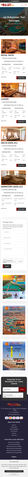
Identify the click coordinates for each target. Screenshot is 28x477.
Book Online (21, 77)
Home (5, 26)
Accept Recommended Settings (14, 471)
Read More (3, 77)
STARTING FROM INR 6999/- (9, 102)
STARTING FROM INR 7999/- (9, 58)
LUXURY (5, 99)
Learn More (14, 474)
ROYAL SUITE (7, 55)
